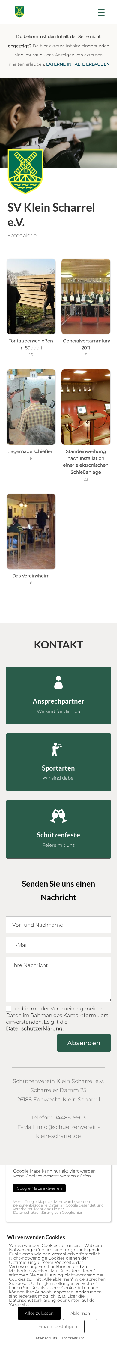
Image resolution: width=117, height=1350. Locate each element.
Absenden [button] (84, 1043)
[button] (101, 15)
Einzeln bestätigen (57, 1326)
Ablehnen (80, 1313)
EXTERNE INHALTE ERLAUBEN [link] (78, 64)
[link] (19, 11)
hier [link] (79, 1212)
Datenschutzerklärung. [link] (35, 1028)
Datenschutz (45, 1338)
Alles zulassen (39, 1313)
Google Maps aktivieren (39, 1188)
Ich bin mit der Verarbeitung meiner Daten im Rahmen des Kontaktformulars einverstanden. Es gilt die (57, 1018)
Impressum (73, 1338)
